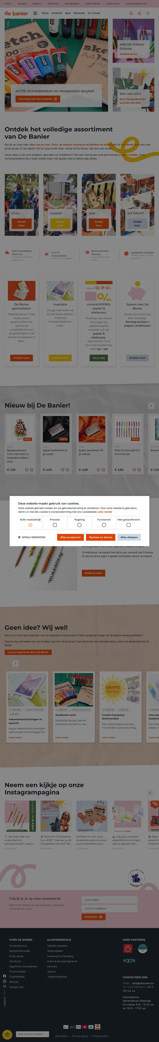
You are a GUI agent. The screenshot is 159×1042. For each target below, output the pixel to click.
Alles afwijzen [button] (129, 537)
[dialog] (79, 521)
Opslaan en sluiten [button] (100, 537)
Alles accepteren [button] (70, 537)
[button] (31, 537)
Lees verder (105, 511)
